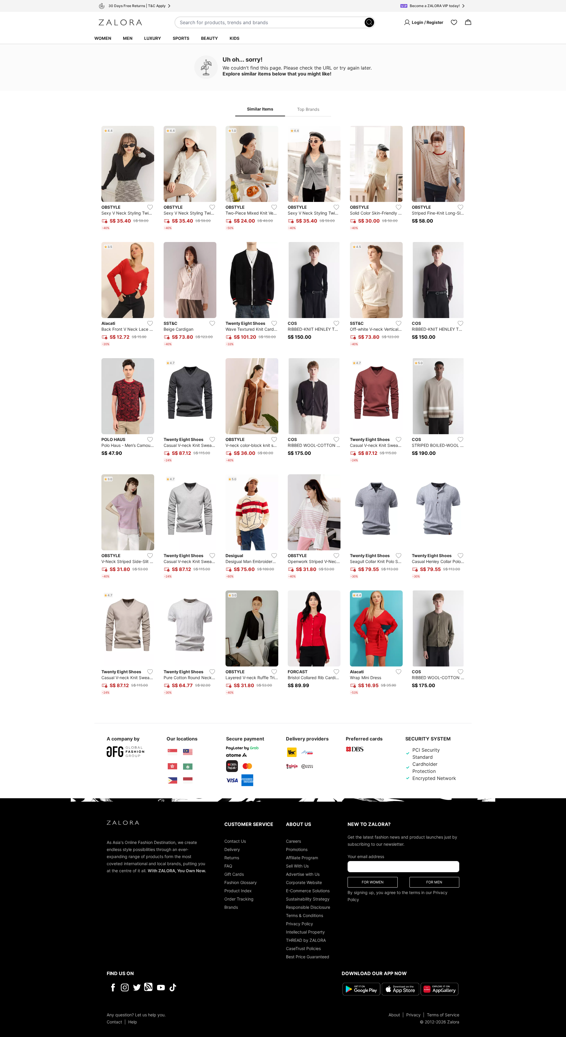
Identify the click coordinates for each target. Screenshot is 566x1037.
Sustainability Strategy (308, 898)
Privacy (413, 1014)
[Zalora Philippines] (172, 780)
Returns (231, 857)
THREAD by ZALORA (306, 940)
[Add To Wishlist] (150, 207)
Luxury (152, 38)
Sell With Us (297, 865)
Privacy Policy (299, 923)
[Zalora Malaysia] (188, 752)
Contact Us (235, 841)
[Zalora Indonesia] (188, 780)
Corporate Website (304, 882)
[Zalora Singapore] (172, 752)
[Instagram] (125, 987)
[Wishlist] (454, 22)
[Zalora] (120, 22)
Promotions (296, 849)
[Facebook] (113, 987)
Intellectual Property (305, 931)
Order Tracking (239, 898)
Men (127, 38)
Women (102, 38)
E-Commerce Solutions (308, 890)
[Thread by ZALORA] (149, 987)
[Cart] (468, 22)
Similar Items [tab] (260, 108)
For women (373, 882)
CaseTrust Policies (303, 948)
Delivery (232, 849)
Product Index (238, 890)
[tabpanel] (283, 411)
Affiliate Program (302, 857)
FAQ (228, 865)
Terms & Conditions (304, 915)
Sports (181, 38)
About (394, 1014)
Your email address (366, 856)
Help (132, 1021)
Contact (114, 1021)
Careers (293, 841)
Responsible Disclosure (308, 907)
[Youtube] (161, 987)
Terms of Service (443, 1014)
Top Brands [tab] (308, 109)
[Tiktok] (211, 987)
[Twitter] (137, 987)
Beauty (209, 38)
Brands (231, 907)
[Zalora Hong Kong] (172, 766)
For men (434, 882)
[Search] (369, 22)
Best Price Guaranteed (307, 956)
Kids (234, 38)
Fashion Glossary (240, 882)
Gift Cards (234, 874)
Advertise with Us (303, 874)
